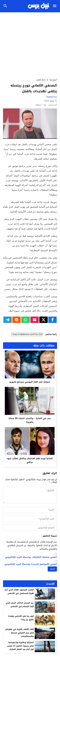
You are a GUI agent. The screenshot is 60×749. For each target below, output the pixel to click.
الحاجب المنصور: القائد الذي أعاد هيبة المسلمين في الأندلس (19, 591)
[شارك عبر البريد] (34, 320)
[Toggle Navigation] (55, 6)
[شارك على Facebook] (52, 320)
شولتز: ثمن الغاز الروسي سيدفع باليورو (29, 382)
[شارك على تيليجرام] (7, 320)
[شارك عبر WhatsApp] (25, 320)
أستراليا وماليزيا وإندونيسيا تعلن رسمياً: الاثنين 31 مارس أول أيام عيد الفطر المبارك (20, 646)
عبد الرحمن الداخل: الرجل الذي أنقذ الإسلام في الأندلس (20, 604)
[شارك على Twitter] (43, 320)
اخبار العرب (40, 80)
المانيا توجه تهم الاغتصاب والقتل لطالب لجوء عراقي (30, 460)
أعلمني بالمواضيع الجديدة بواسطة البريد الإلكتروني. (30, 564)
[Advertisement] (30, 44)
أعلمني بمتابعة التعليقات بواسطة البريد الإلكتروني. (31, 557)
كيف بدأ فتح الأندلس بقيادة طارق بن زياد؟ (21, 617)
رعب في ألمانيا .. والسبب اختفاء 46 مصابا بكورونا (30, 420)
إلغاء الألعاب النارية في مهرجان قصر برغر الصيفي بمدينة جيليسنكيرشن (19, 632)
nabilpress (51, 97)
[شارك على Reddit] (16, 320)
